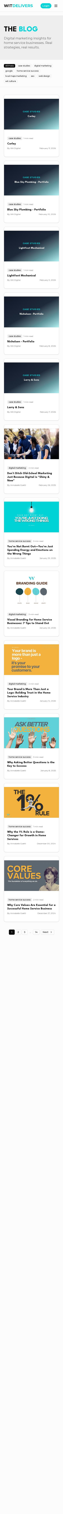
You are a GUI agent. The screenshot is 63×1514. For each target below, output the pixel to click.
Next (45, 932)
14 (36, 932)
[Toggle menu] (56, 6)
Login (45, 5)
